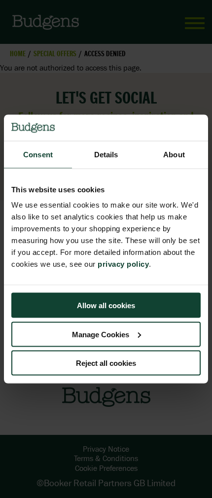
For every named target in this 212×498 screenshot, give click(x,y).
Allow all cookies (106, 305)
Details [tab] (106, 154)
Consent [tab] (38, 154)
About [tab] (174, 154)
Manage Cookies (100, 334)
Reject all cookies (106, 363)
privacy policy (123, 264)
